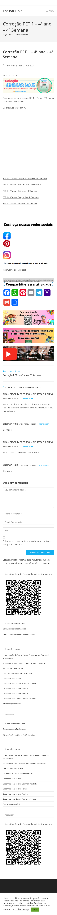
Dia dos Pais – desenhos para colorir (17, 673)
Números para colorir (11, 703)
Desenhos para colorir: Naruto (15, 688)
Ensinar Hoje (12, 10)
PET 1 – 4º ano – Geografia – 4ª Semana (21, 197)
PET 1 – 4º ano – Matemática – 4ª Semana (22, 184)
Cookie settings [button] (22, 909)
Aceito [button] (35, 909)
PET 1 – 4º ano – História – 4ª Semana (20, 203)
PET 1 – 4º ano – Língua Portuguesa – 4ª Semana (25, 178)
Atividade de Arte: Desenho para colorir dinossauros (24, 663)
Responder (28, 398)
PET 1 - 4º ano (12, 75)
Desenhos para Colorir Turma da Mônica (19, 698)
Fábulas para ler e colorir (13, 668)
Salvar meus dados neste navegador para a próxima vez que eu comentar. (27, 543)
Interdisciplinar (22, 34)
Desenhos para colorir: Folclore (15, 693)
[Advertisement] (28, 140)
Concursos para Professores (14, 629)
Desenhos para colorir (12, 678)
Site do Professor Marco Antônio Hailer (19, 634)
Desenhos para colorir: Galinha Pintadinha (20, 683)
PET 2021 (30, 65)
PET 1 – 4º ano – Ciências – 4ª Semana (20, 191)
